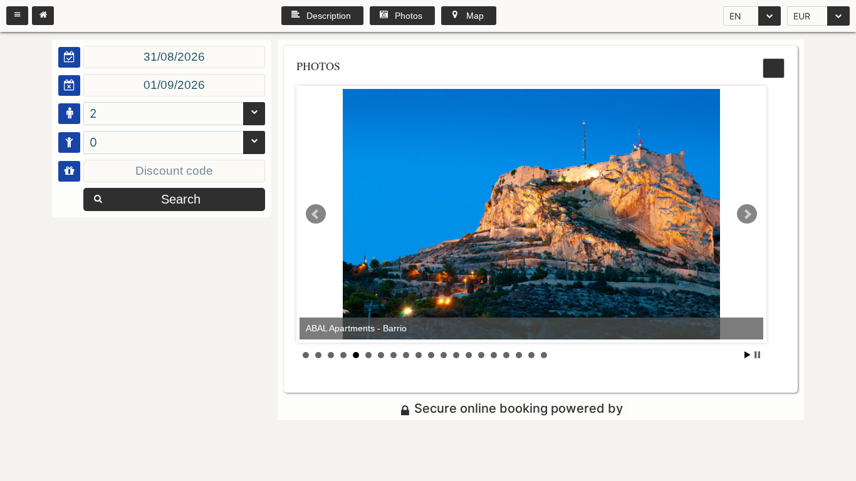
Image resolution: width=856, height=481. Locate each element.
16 (494, 355)
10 (418, 355)
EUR (801, 16)
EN (735, 16)
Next (747, 214)
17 (506, 355)
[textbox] (174, 57)
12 (444, 355)
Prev (316, 214)
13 (456, 355)
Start (747, 354)
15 (481, 355)
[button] (17, 15)
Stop (757, 354)
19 (531, 355)
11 (431, 355)
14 (469, 355)
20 (544, 355)
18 (519, 355)
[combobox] (752, 16)
